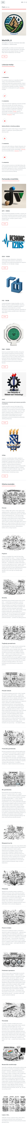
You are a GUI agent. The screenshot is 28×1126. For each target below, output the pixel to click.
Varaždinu (22, 88)
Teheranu (23, 149)
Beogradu (9, 114)
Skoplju (14, 111)
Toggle (3, 2)
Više (5, 56)
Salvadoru (17, 151)
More (5, 223)
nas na (5, 7)
